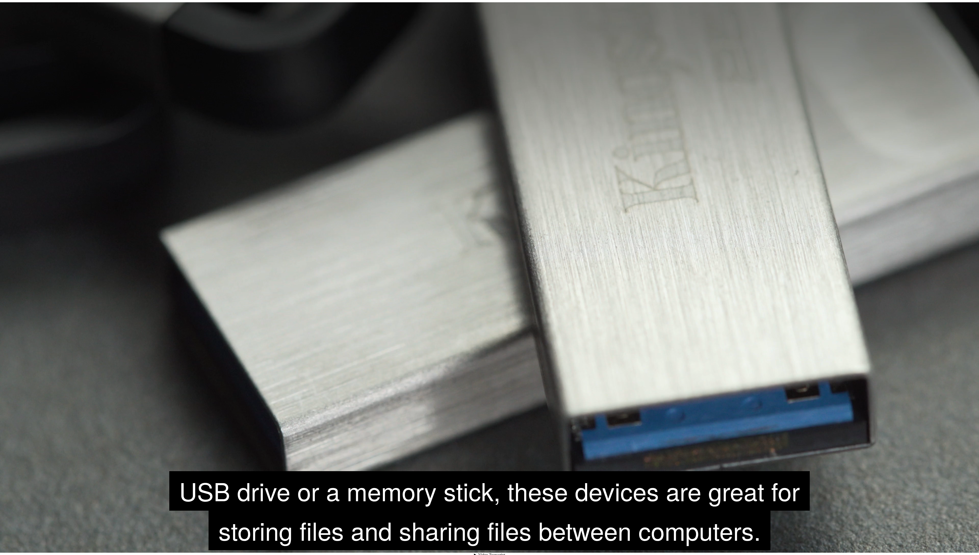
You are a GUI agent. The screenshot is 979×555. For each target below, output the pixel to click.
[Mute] (923, 543)
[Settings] (941, 543)
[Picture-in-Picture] (960, 543)
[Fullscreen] (969, 543)
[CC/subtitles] (932, 543)
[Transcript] (950, 543)
